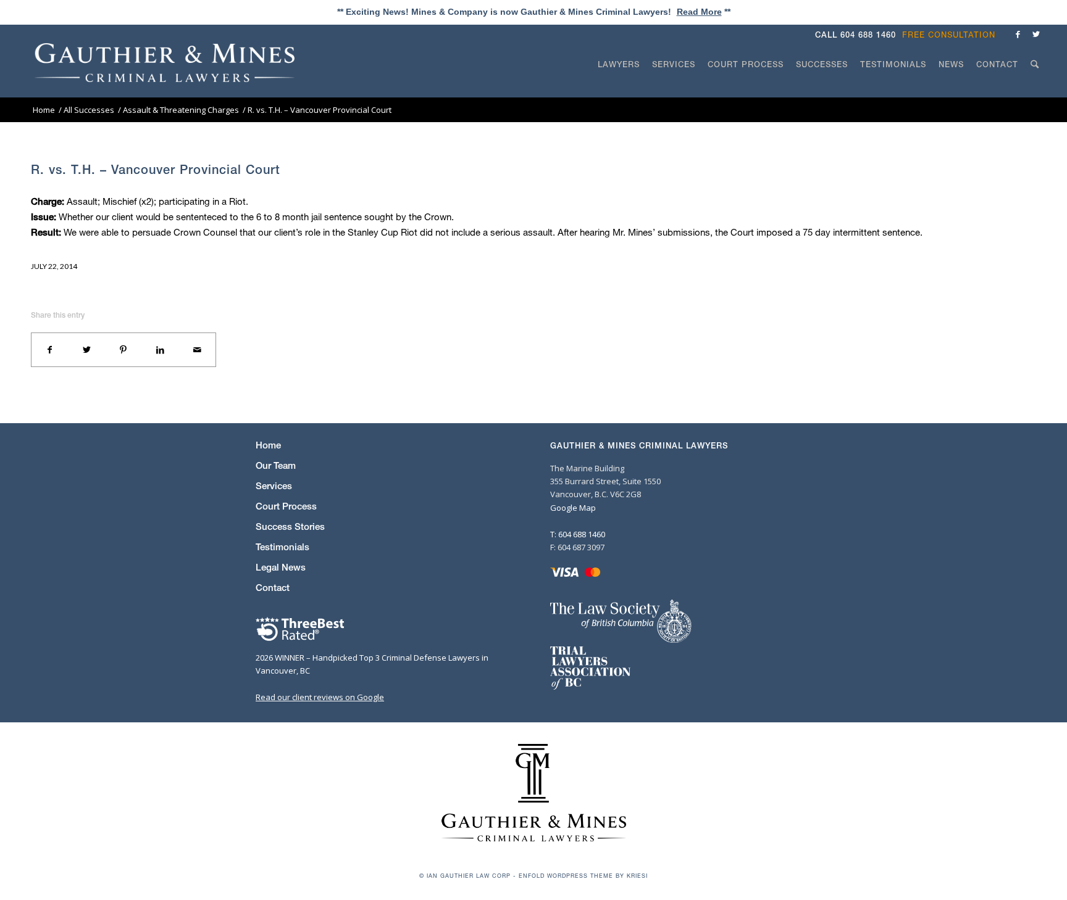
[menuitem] (952, 35)
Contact (273, 587)
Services (274, 486)
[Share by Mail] (196, 349)
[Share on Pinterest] (123, 349)
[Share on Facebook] (50, 349)
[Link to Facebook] (1017, 34)
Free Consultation (948, 34)
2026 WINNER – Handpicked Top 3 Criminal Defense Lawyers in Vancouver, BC (372, 664)
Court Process (286, 506)
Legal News (281, 567)
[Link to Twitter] (1036, 34)
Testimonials (282, 547)
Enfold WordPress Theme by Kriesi (583, 875)
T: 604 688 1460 (577, 534)
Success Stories (290, 526)
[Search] (1034, 87)
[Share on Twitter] (87, 349)
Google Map (573, 507)
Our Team (276, 465)
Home (268, 445)
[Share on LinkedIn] (160, 349)
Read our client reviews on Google (320, 697)
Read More (699, 12)
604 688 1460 (868, 34)
